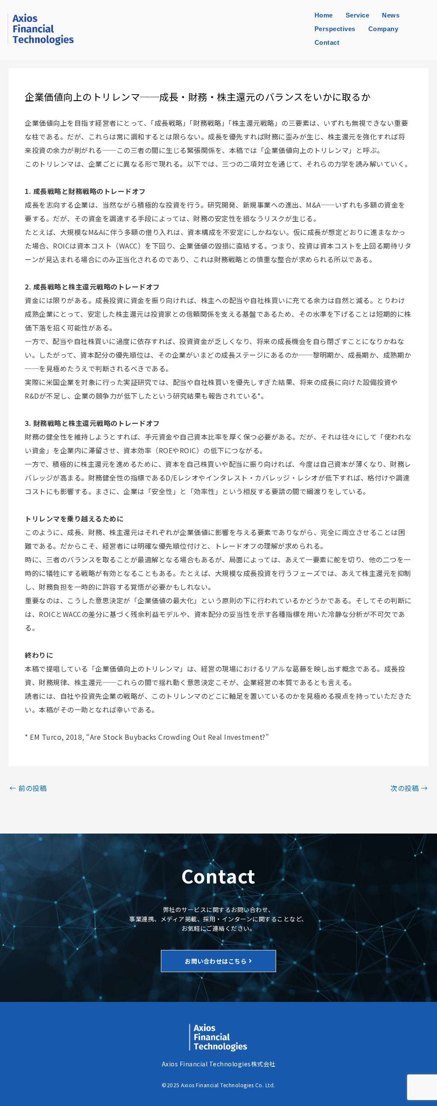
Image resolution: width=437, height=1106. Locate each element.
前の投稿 (28, 788)
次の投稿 (409, 788)
